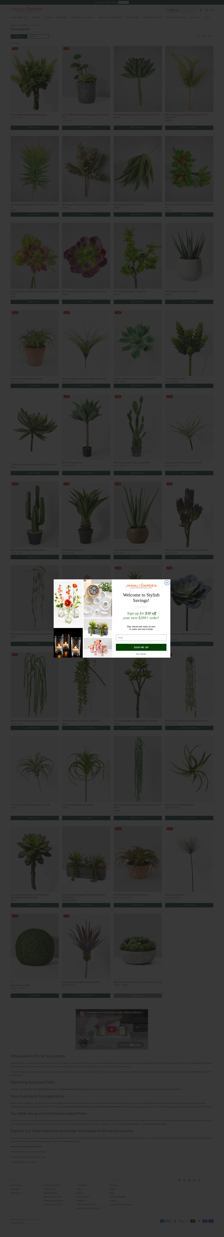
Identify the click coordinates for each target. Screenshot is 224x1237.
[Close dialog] (167, 582)
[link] (141, 586)
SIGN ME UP (141, 647)
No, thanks (141, 653)
